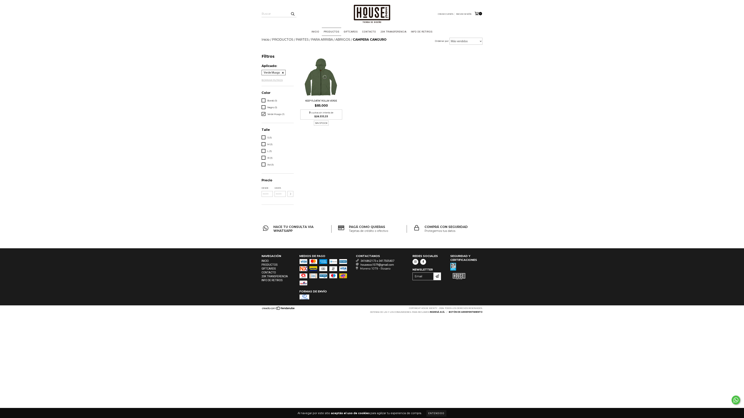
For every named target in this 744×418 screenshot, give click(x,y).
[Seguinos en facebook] (423, 262)
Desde (265, 188)
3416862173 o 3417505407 (377, 260)
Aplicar (290, 194)
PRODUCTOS (331, 31)
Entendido (436, 413)
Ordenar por (442, 40)
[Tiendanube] (278, 309)
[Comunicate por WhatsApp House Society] (736, 400)
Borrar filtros (272, 80)
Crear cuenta (445, 14)
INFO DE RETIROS (421, 31)
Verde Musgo (272, 72)
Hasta (278, 188)
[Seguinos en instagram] (415, 262)
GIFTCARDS (351, 31)
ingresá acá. (437, 312)
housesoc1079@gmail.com (377, 264)
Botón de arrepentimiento (465, 312)
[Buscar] (292, 13)
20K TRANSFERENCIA (393, 31)
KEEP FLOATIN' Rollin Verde (321, 100)
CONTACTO (369, 31)
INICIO (315, 31)
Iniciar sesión (463, 14)
